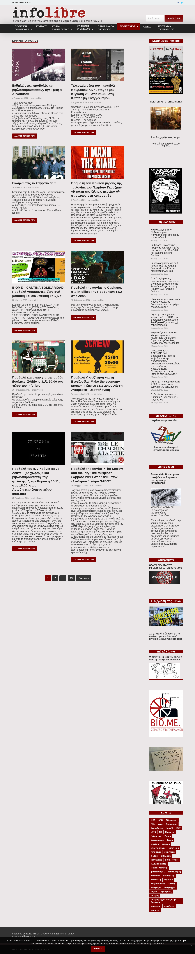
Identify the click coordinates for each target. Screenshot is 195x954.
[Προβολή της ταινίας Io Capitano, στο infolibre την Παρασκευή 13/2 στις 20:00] (97, 268)
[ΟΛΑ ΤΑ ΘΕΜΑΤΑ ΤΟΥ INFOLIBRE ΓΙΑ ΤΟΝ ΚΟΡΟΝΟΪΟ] (164, 583)
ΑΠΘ (160, 820)
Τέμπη (170, 840)
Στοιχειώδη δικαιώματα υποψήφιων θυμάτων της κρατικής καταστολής (165, 478)
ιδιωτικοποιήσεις (159, 868)
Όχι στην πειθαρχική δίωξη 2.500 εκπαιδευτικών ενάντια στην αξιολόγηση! (165, 384)
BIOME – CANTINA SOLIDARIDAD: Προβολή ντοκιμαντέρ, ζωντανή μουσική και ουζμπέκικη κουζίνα (38, 292)
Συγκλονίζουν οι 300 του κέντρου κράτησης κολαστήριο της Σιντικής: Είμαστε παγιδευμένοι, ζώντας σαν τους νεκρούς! (165, 337)
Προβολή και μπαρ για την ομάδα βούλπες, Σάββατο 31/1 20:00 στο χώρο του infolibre (37, 381)
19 (71, 578)
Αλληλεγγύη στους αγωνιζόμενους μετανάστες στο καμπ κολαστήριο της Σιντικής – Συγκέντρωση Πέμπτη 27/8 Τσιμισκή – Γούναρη (165, 285)
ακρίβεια (155, 844)
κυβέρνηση (156, 887)
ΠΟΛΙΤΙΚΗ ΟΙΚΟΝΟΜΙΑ (22, 28)
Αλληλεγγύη (171, 820)
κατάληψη (155, 876)
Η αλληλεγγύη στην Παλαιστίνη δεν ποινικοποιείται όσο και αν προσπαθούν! (165, 233)
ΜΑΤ (178, 828)
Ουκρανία (169, 832)
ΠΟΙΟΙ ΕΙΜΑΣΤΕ (158, 102)
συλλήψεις (169, 906)
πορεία (154, 891)
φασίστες (155, 910)
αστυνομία (174, 848)
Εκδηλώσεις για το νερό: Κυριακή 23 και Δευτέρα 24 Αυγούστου (165, 397)
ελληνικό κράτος (158, 864)
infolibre (38, 98)
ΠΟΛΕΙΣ (146, 26)
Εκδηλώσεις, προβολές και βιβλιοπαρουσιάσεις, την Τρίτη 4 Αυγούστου (37, 90)
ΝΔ (160, 832)
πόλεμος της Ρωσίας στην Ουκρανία (163, 900)
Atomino (31, 936)
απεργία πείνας (158, 848)
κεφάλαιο (168, 880)
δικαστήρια (169, 852)
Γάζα (153, 824)
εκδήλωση (166, 856)
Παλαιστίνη (156, 836)
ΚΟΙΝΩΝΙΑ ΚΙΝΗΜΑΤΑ (83, 28)
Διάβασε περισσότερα (24, 136)
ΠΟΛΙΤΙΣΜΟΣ (127, 26)
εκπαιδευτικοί (171, 860)
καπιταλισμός (174, 872)
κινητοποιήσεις (158, 884)
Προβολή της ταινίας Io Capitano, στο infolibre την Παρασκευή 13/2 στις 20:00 (96, 292)
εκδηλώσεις (156, 860)
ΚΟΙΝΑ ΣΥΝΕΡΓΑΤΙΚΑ (60, 28)
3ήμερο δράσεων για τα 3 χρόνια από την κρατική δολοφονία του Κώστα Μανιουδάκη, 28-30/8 (164, 267)
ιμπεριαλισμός (158, 872)
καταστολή (156, 880)
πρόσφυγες (166, 891)
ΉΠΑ (153, 820)
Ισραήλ (170, 828)
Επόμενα (83, 578)
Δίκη (160, 824)
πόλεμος (155, 895)
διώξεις (154, 856)
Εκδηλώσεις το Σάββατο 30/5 (34, 183)
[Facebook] (178, 2)
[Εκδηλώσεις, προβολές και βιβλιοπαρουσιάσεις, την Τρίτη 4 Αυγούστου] (38, 66)
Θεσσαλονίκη (157, 828)
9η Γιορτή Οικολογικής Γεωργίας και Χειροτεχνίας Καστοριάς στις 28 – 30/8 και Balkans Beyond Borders (165, 250)
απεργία (166, 844)
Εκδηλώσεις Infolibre (166, 40)
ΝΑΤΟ (153, 832)
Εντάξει (98, 949)
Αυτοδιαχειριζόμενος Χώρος (166, 137)
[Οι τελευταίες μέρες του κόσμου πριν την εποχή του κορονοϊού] (164, 678)
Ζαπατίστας (171, 824)
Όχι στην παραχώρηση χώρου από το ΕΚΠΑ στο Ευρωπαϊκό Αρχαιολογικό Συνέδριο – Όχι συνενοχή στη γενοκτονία (165, 319)
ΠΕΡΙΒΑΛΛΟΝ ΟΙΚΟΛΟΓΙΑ (106, 28)
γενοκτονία (156, 852)
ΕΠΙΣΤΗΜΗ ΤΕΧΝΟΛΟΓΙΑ (166, 28)
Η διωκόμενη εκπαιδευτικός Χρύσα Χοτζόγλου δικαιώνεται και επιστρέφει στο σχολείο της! (166, 303)
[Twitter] (182, 2)
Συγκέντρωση (157, 840)
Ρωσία (168, 836)
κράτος (171, 884)
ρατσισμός (156, 906)
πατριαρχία (169, 887)
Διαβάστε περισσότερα (164, 545)
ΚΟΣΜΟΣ (41, 26)
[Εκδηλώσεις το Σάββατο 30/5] (38, 163)
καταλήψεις (168, 876)
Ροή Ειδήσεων (166, 221)
